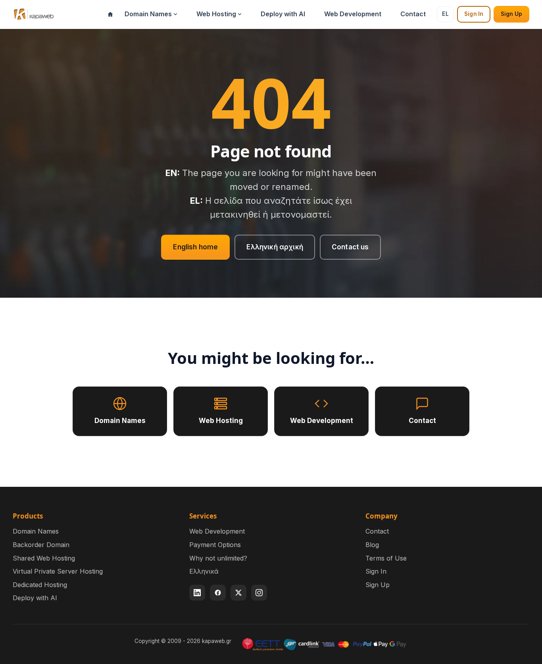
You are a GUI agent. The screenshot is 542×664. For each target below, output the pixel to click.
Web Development (352, 14)
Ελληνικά (204, 571)
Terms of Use (386, 558)
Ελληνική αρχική (274, 247)
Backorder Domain (41, 545)
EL (445, 14)
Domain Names (148, 14)
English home (195, 247)
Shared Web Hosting (44, 558)
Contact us (350, 247)
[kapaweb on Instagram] (259, 593)
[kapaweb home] (33, 14)
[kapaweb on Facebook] (218, 593)
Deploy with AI (283, 14)
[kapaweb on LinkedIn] (197, 593)
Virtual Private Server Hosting (58, 571)
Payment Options (215, 545)
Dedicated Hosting (40, 585)
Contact (413, 14)
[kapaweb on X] (238, 593)
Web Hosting (216, 14)
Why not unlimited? (218, 558)
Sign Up (511, 14)
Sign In (473, 14)
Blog (372, 545)
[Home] (110, 14)
